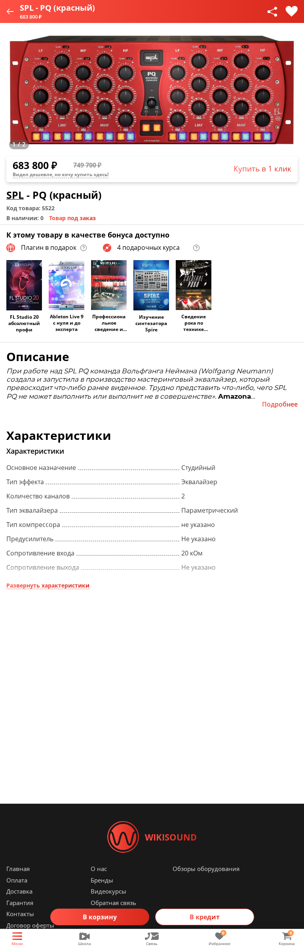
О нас (99, 869)
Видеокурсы (108, 891)
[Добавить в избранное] (291, 11)
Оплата (16, 880)
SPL (15, 195)
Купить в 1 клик (262, 169)
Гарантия (19, 903)
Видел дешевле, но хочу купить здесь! (60, 174)
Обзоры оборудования (206, 869)
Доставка (19, 891)
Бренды (102, 880)
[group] (152, 90)
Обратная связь (113, 903)
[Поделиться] (272, 11)
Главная (18, 869)
